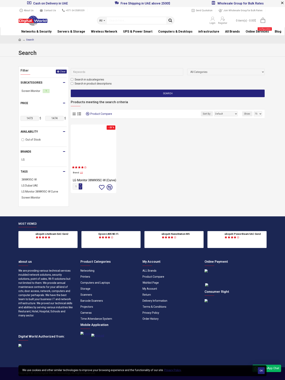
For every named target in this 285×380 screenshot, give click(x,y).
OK (261, 370)
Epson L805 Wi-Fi (108, 233)
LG (81, 172)
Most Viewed (27, 223)
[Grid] (74, 114)
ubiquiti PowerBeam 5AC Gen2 (243, 233)
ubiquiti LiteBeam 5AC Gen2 (51, 233)
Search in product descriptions (93, 83)
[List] (79, 114)
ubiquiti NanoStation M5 (176, 233)
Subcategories (31, 82)
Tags (24, 171)
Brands (26, 151)
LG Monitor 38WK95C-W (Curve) (94, 180)
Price (24, 103)
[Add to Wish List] (102, 187)
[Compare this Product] (109, 187)
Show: (247, 113)
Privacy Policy (172, 370)
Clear (63, 71)
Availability (29, 131)
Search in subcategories (89, 79)
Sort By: (207, 113)
